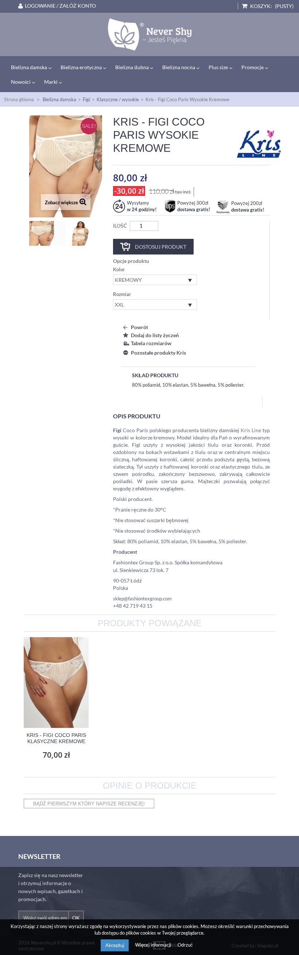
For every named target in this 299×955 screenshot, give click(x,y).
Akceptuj (114, 945)
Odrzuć (185, 945)
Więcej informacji (153, 945)
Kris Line (251, 430)
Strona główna (19, 99)
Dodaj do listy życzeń (155, 335)
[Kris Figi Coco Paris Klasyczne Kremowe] (56, 682)
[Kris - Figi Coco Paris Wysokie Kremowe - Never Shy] (149, 34)
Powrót (139, 327)
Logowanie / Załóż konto (60, 6)
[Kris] (259, 143)
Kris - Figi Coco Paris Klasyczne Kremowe (56, 738)
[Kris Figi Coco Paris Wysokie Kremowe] (47, 233)
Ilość (120, 226)
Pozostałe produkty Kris (158, 353)
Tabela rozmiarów (151, 343)
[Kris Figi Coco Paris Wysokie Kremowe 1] (86, 233)
